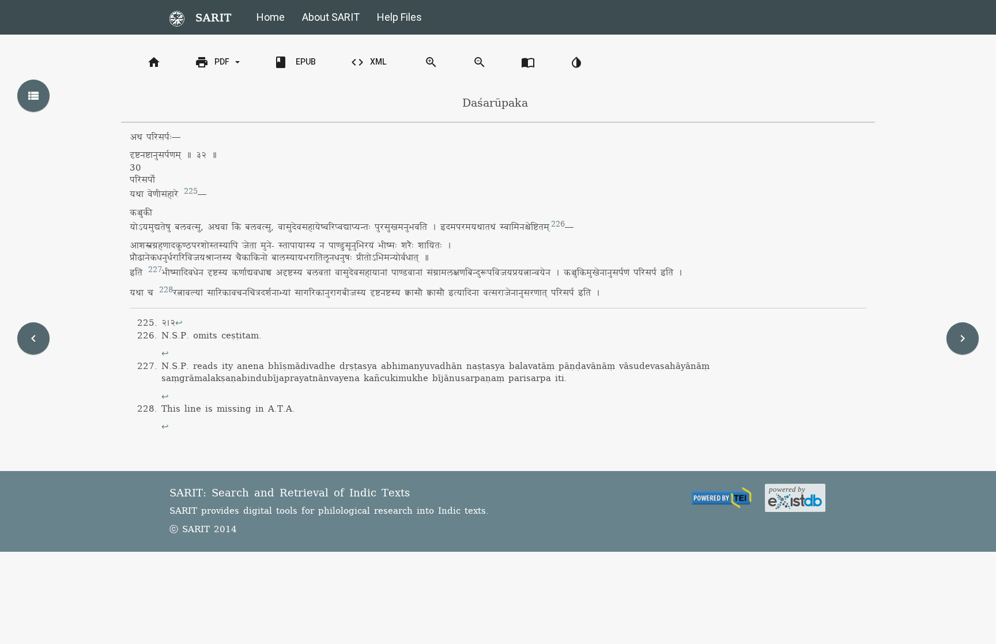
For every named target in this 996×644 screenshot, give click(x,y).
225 (191, 191)
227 (155, 270)
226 (558, 224)
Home (270, 17)
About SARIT (331, 17)
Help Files (399, 17)
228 (166, 290)
